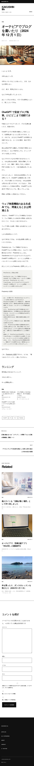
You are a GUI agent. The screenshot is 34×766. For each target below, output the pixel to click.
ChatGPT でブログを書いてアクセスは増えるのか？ (8, 403)
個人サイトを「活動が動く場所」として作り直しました (16, 502)
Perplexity (21, 417)
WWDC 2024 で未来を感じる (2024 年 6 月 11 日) (8, 393)
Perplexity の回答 (11, 354)
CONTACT (3, 744)
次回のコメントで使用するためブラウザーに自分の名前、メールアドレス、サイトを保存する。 (17, 686)
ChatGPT (5, 417)
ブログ (15, 417)
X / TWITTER (4, 748)
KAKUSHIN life (4, 726)
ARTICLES (3, 732)
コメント (4, 627)
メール (4, 665)
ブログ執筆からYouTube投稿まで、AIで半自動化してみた (23, 393)
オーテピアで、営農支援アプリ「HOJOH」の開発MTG (14, 544)
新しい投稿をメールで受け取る (9, 699)
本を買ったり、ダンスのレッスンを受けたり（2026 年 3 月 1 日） (16, 586)
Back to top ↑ (3, 762)
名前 (3, 656)
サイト (3, 674)
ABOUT (3, 740)
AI (10, 417)
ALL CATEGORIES (5, 736)
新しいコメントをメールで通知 (9, 693)
